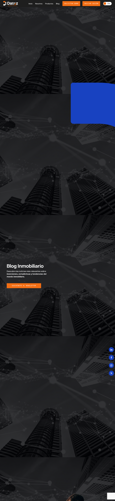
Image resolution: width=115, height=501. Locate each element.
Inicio (30, 4)
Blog (57, 4)
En (108, 3)
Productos (49, 4)
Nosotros (38, 4)
